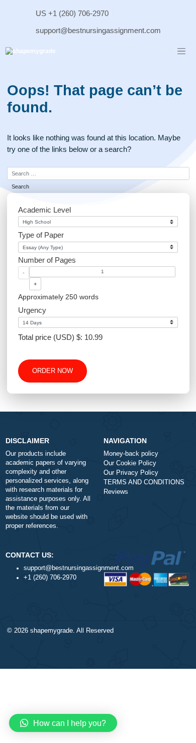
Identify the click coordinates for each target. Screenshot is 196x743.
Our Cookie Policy (130, 463)
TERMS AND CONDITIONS (144, 482)
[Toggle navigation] (181, 51)
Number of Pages (47, 260)
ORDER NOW (52, 371)
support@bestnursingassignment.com (98, 30)
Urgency (32, 310)
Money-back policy (131, 453)
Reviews (116, 491)
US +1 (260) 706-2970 (72, 13)
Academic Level (44, 210)
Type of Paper (41, 235)
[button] (63, 723)
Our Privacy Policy (131, 472)
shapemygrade (51, 630)
